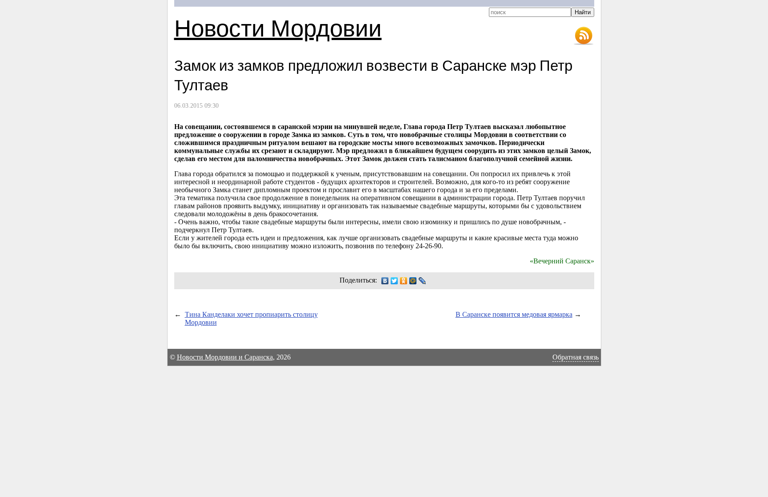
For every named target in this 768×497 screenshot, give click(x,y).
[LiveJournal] (422, 281)
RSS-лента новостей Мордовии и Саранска (583, 36)
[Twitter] (394, 281)
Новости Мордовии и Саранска (225, 357)
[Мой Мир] (413, 281)
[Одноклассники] (403, 281)
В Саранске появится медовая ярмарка (514, 314)
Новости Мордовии (278, 27)
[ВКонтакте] (385, 281)
